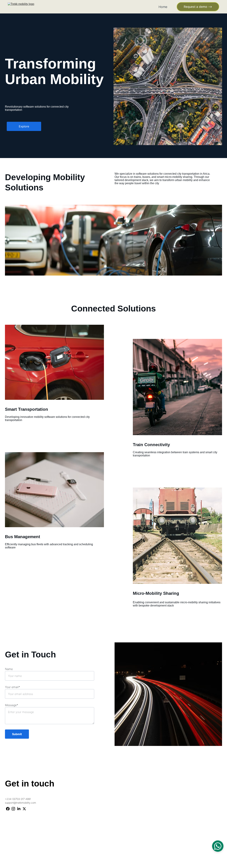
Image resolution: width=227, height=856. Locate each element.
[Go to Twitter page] (24, 809)
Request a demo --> (198, 6)
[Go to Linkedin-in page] (19, 809)
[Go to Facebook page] (8, 809)
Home (163, 7)
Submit (17, 734)
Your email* (12, 687)
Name (9, 669)
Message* (11, 705)
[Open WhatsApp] (217, 846)
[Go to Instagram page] (13, 809)
